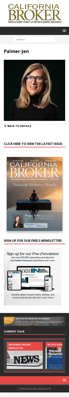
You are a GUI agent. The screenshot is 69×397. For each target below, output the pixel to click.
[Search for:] (34, 39)
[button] (63, 31)
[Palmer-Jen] (34, 118)
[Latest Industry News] (25, 355)
